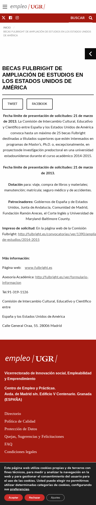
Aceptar (13, 497)
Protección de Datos (20, 429)
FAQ (8, 444)
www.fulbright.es (38, 268)
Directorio (12, 413)
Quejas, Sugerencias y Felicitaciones (34, 436)
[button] (3, 18)
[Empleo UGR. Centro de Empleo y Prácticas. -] (28, 6)
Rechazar (34, 497)
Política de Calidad (19, 421)
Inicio (7, 27)
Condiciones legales (20, 451)
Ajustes (55, 497)
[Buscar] (90, 17)
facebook (39, 104)
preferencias (19, 489)
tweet (12, 104)
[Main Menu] (5, 7)
